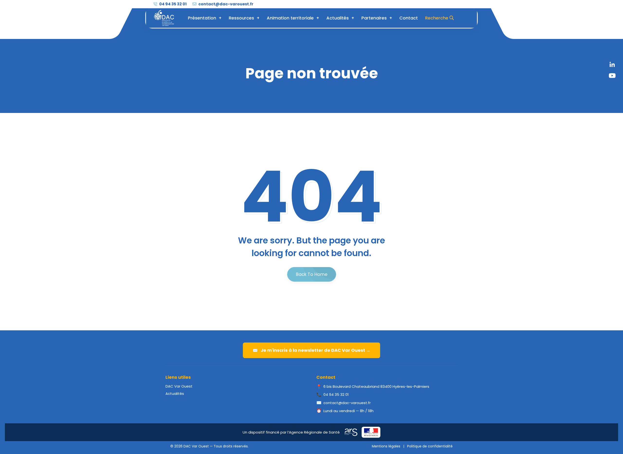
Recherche (437, 18)
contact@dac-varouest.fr (225, 4)
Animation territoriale (290, 18)
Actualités (337, 18)
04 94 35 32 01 (172, 4)
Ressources (241, 18)
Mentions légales (386, 446)
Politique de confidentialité (430, 446)
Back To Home (311, 274)
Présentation (202, 18)
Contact (408, 18)
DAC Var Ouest (178, 386)
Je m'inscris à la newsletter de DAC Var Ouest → (311, 350)
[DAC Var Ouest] (163, 18)
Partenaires (374, 18)
